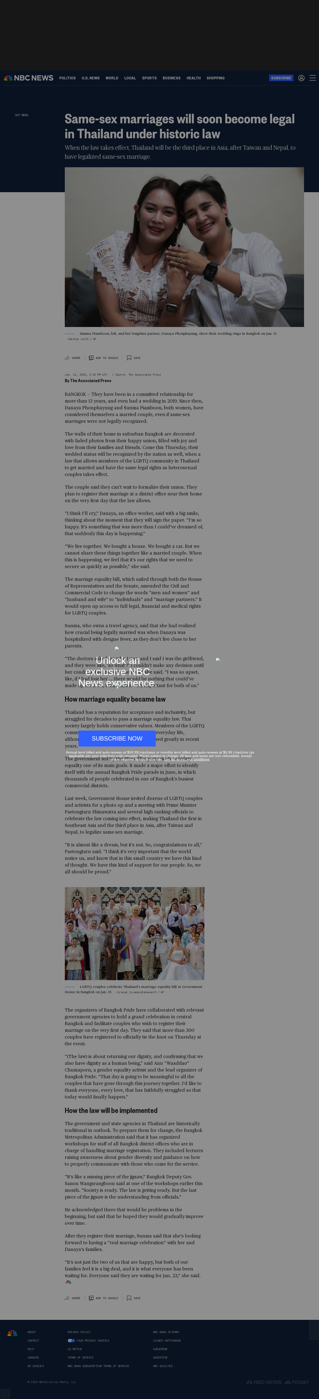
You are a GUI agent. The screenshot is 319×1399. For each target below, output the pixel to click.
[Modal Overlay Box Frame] (159, 699)
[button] (252, 644)
